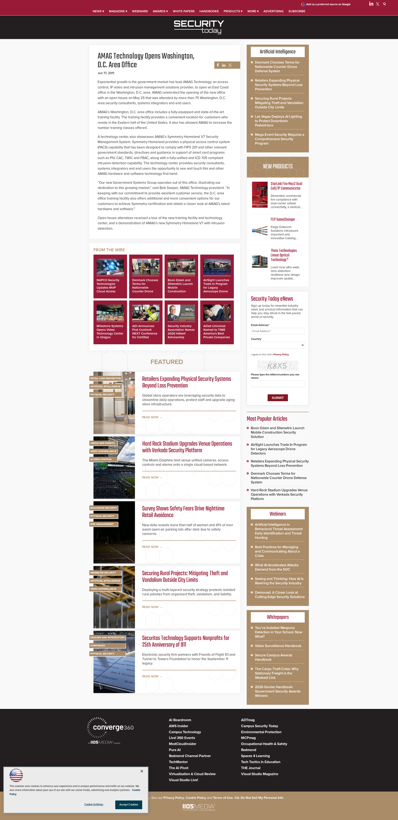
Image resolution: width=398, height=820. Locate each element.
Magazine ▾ (118, 11)
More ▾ (253, 11)
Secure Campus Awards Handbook (273, 657)
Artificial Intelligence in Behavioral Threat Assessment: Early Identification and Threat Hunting (279, 531)
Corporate (97, 645)
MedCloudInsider (182, 744)
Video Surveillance (103, 451)
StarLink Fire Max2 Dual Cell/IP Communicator (286, 186)
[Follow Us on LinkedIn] (371, 4)
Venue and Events (102, 443)
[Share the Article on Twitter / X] (229, 65)
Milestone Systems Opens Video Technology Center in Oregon (110, 331)
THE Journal (250, 768)
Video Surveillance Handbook (278, 646)
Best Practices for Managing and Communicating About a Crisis (277, 551)
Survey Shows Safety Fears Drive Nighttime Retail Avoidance (183, 512)
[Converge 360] (110, 728)
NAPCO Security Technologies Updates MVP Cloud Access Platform (108, 287)
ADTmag (248, 720)
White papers (184, 11)
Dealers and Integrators (107, 637)
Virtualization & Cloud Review (192, 774)
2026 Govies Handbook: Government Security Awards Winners (278, 691)
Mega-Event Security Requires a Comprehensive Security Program (279, 139)
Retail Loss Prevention (105, 378)
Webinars (140, 11)
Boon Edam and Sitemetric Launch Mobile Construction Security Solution (278, 432)
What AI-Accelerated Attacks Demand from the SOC (276, 567)
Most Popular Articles (267, 419)
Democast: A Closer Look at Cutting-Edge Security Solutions (280, 594)
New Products (277, 167)
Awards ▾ (160, 11)
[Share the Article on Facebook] (216, 65)
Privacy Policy (281, 354)
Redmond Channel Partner (190, 756)
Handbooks (209, 11)
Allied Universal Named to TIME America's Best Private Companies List (216, 333)
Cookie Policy (196, 798)
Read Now (150, 417)
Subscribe (297, 11)
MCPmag (248, 738)
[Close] (141, 771)
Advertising (273, 11)
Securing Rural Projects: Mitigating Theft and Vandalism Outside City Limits (185, 576)
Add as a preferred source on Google (328, 4)
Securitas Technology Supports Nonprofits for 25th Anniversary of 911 (185, 641)
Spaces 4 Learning (255, 756)
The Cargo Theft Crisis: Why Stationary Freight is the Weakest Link (277, 673)
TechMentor (178, 762)
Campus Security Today (259, 726)
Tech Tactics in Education (260, 762)
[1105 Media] (104, 742)
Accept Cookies (128, 804)
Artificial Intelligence (105, 386)
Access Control (101, 459)
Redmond (248, 750)
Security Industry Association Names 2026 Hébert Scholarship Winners (181, 333)
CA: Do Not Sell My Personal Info (258, 798)
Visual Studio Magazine (259, 774)
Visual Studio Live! (183, 780)
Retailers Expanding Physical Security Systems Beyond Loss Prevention (186, 382)
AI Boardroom (180, 720)
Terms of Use (223, 798)
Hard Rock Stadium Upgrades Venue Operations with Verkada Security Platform (187, 447)
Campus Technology (185, 732)
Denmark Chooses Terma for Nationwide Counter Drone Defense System (145, 287)
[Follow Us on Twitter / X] (377, 4)
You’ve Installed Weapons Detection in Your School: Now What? (278, 632)
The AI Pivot (178, 768)
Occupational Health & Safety (264, 744)
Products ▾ (233, 11)
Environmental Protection (261, 732)
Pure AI (175, 750)
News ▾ (98, 11)
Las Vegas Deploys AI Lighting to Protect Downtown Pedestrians (278, 120)
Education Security (103, 507)
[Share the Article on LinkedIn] (223, 65)
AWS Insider (178, 726)
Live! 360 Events (182, 738)
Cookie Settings (93, 804)
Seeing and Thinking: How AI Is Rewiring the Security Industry (279, 581)
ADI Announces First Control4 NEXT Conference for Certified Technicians (144, 333)
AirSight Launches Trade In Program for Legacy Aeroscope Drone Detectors (216, 287)
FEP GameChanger (283, 219)
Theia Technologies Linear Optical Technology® (284, 255)
